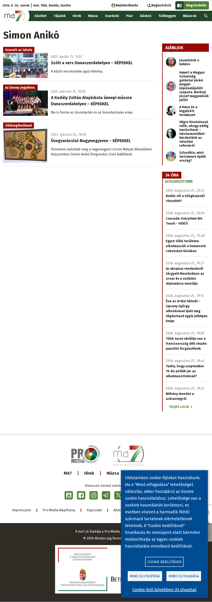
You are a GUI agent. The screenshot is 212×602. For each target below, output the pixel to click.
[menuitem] (206, 16)
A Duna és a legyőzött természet (188, 111)
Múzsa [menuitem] (93, 16)
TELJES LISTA (179, 407)
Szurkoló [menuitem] (112, 16)
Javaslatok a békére (189, 62)
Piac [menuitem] (129, 16)
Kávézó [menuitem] (145, 16)
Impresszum (21, 510)
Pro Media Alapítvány (59, 510)
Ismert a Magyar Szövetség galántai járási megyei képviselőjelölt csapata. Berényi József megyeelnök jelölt (194, 86)
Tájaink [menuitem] (60, 16)
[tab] (172, 175)
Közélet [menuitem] (41, 16)
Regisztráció (161, 5)
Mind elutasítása (145, 576)
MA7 (68, 473)
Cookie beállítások (164, 562)
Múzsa (113, 473)
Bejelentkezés (127, 5)
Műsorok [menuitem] (189, 16)
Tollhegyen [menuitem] (167, 16)
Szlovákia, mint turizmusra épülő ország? (192, 156)
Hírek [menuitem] (77, 16)
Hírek (89, 473)
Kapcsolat (94, 510)
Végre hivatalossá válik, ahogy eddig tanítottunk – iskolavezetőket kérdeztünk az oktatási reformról (193, 133)
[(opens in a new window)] (69, 495)
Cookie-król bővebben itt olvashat (164, 589)
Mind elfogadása (184, 576)
